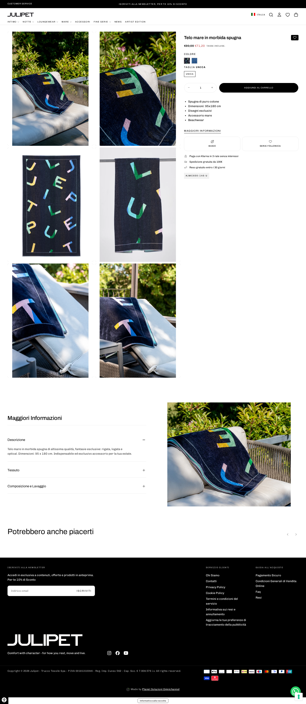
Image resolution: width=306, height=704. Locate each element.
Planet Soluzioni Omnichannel (160, 689)
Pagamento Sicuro (268, 575)
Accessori (82, 21)
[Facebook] (117, 653)
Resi (259, 597)
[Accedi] (279, 14)
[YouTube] (125, 653)
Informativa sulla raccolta (153, 700)
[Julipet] (44, 640)
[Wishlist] (287, 14)
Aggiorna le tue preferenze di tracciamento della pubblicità (226, 622)
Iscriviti (84, 590)
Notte (27, 21)
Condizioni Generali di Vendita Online (276, 583)
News (118, 21)
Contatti (211, 581)
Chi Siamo (212, 575)
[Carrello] (296, 14)
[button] (258, 14)
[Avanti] (296, 534)
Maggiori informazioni (202, 130)
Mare (65, 21)
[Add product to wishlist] (295, 37)
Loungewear (46, 21)
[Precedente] (287, 534)
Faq (258, 592)
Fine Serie (101, 21)
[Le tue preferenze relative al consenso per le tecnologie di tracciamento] (299, 697)
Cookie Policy (215, 593)
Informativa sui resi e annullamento (220, 612)
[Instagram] (109, 653)
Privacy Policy (215, 587)
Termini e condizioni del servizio (222, 601)
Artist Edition (135, 21)
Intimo (11, 21)
